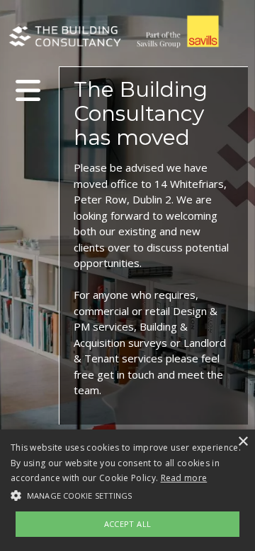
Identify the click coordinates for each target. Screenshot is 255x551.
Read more (184, 478)
